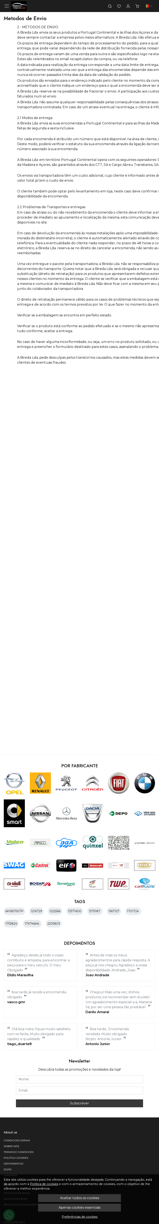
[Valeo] (14, 843)
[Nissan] (40, 813)
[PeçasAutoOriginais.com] (19, 6)
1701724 (133, 911)
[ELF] (66, 865)
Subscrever (79, 1103)
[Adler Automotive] (92, 884)
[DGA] (66, 843)
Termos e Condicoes (19, 1152)
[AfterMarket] (118, 843)
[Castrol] (40, 865)
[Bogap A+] (40, 884)
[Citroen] (92, 783)
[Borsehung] (66, 884)
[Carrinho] (137, 6)
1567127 (113, 911)
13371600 (74, 911)
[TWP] (118, 884)
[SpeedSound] (144, 842)
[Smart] (14, 813)
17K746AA (32, 923)
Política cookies (16, 1157)
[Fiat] (118, 783)
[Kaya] (144, 883)
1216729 (36, 911)
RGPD (8, 1169)
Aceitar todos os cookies (79, 1198)
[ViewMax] (144, 813)
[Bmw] (144, 783)
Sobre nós (11, 1146)
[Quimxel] (92, 842)
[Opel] (14, 783)
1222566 (54, 911)
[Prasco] (40, 843)
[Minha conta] (128, 6)
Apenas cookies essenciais (79, 1207)
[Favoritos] (119, 6)
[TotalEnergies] (118, 865)
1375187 (95, 911)
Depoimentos (13, 1163)
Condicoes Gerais (17, 1140)
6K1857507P (14, 911)
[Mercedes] (66, 813)
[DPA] (144, 865)
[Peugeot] (66, 783)
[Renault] (40, 783)
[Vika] (14, 884)
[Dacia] (92, 813)
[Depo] (118, 813)
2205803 (53, 923)
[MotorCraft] (92, 865)
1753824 (11, 923)
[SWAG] (14, 865)
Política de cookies (44, 1184)
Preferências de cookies (80, 1217)
